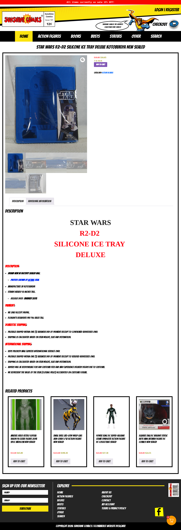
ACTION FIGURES (49, 36)
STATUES (116, 36)
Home (24, 36)
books (60, 500)
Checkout (107, 496)
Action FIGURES (65, 496)
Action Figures (107, 73)
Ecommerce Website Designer (109, 526)
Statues (61, 508)
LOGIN (158, 9)
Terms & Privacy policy (114, 508)
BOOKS (76, 36)
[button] (82, 59)
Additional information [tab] (39, 201)
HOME (60, 492)
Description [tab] (17, 201)
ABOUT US (106, 492)
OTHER (136, 36)
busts (60, 504)
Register (172, 9)
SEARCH (156, 36)
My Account (108, 504)
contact (106, 500)
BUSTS (95, 36)
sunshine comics (83, 526)
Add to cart (100, 64)
